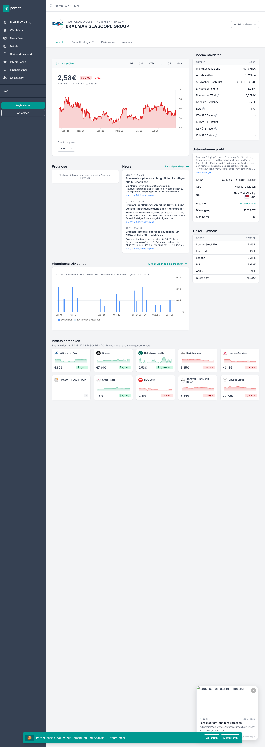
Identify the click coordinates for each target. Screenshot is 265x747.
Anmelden (23, 112)
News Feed (17, 38)
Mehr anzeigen (203, 172)
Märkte (14, 46)
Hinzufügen (245, 24)
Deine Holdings (83, 42)
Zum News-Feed (175, 166)
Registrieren (23, 105)
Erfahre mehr (116, 738)
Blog (5, 90)
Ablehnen (212, 737)
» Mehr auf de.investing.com (140, 195)
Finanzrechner (18, 69)
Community (17, 77)
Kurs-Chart (68, 63)
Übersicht (58, 42)
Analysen (127, 42)
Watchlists (16, 30)
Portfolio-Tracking (21, 22)
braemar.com (248, 203)
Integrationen (18, 61)
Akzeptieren (230, 737)
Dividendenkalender (22, 53)
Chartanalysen (66, 142)
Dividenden (108, 42)
